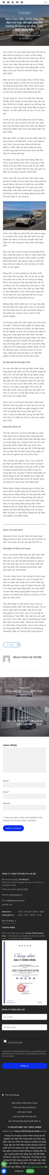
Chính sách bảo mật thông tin (24, 1107)
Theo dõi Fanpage (12, 1095)
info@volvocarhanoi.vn (15, 900)
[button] (45, 2)
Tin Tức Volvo (24, 13)
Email (6, 792)
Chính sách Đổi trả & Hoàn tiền (24, 1116)
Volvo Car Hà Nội (17, 35)
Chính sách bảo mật (15, 1042)
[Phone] (4, 1164)
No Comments (24, 38)
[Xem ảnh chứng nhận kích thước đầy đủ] (24, 972)
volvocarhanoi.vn (15, 895)
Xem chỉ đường (8, 921)
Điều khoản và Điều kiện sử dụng (24, 1103)
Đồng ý (30, 1171)
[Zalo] (4, 1171)
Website (6, 803)
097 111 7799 (22, 889)
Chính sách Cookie (24, 1112)
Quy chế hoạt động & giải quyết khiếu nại (24, 1121)
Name (6, 781)
